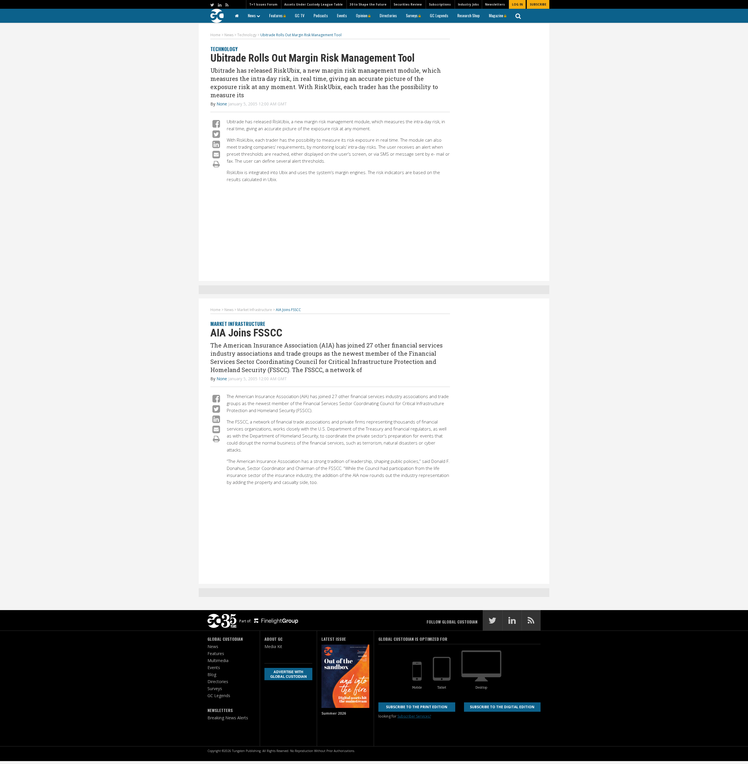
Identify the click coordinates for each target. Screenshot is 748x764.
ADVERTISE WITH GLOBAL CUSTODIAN (288, 674)
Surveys (412, 15)
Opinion (362, 15)
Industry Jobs (468, 4)
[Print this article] (216, 164)
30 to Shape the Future (368, 4)
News (252, 15)
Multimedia (217, 660)
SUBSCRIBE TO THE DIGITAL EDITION (502, 706)
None (222, 104)
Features (276, 15)
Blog (211, 674)
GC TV (299, 15)
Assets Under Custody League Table (313, 4)
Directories (388, 15)
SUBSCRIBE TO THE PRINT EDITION (416, 706)
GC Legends (439, 15)
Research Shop (468, 15)
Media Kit (273, 646)
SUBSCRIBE (538, 4)
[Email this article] (216, 154)
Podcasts (321, 15)
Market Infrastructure (237, 323)
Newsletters (495, 4)
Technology (224, 49)
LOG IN (517, 4)
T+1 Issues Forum (263, 4)
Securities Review (408, 4)
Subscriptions (440, 4)
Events (342, 15)
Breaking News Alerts (227, 717)
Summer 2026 (333, 713)
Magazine (496, 15)
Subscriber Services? (414, 716)
